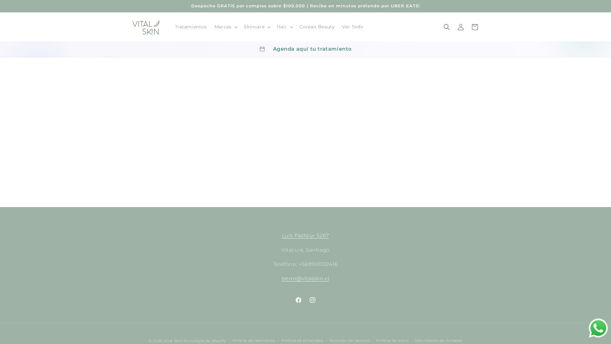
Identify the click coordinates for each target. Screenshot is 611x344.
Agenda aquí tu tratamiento (312, 49)
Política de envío (392, 340)
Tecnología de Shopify (204, 341)
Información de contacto (438, 340)
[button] (225, 26)
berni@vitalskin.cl (305, 279)
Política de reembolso (254, 340)
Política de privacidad (302, 340)
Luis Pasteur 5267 (305, 236)
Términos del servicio (349, 340)
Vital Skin (173, 341)
